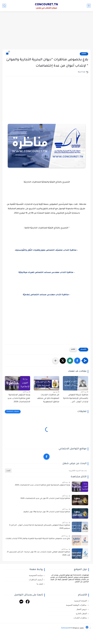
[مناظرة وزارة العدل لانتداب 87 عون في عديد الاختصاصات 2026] (80, 500)
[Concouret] (46, 5)
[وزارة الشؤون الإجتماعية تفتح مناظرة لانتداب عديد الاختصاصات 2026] (17, 383)
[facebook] (46, 457)
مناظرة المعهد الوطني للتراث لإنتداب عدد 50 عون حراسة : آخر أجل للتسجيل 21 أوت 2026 (38, 553)
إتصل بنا (40, 584)
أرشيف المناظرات (36, 580)
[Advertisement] (46, 31)
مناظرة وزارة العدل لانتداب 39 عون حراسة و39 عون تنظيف (46, 512)
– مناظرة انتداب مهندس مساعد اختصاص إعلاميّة (46, 295)
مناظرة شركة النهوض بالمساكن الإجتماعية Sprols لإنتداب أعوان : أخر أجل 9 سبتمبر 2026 (39, 526)
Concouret (65, 628)
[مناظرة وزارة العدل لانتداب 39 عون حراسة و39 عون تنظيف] (80, 513)
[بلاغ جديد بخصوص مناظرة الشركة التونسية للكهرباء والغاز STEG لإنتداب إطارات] (80, 540)
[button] (77, 361)
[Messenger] (21, 602)
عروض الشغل (81, 609)
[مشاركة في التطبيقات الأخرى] (55, 361)
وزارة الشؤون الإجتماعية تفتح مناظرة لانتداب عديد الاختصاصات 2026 (19, 398)
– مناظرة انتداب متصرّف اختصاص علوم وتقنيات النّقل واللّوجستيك (46, 250)
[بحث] (4, 6)
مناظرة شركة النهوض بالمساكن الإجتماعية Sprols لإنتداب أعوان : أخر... (75, 398)
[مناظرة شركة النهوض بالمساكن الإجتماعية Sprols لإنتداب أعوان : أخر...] (75, 383)
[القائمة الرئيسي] (89, 6)
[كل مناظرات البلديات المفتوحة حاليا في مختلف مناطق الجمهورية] (46, 383)
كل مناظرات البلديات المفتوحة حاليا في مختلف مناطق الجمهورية (48, 398)
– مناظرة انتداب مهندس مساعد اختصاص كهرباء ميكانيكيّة (47, 272)
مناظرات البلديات (80, 618)
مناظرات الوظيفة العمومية (76, 605)
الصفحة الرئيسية (80, 601)
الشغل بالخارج (81, 614)
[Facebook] (28, 602)
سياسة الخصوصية (36, 575)
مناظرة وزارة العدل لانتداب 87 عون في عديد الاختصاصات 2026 (45, 499)
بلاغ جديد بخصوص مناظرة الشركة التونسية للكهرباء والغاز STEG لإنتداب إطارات (38, 539)
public (84, 54)
